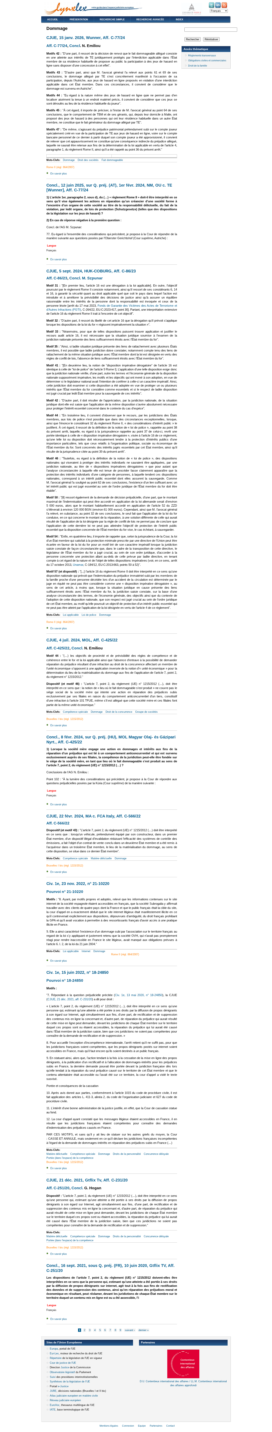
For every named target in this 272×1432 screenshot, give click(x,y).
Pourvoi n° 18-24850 (64, 980)
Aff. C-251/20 (57, 1188)
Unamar (78, 564)
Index (179, 19)
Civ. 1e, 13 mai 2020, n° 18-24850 (138, 995)
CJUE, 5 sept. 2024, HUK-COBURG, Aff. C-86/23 (91, 271)
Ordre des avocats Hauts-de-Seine (159, 1392)
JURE (53, 1390)
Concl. (77, 648)
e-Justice (63, 1386)
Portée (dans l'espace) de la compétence (69, 1157)
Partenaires (156, 1425)
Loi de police (89, 614)
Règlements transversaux (202, 55)
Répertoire (56, 1358)
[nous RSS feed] (224, 7)
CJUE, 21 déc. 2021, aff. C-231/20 (69, 999)
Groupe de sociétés (146, 711)
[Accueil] (93, 14)
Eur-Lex (54, 1353)
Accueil (52, 19)
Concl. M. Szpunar (86, 278)
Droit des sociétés (88, 160)
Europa (54, 1348)
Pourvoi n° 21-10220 (64, 892)
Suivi (53, 1376)
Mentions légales (109, 1425)
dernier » (144, 1330)
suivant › (130, 1330)
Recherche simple (112, 19)
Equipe (142, 1425)
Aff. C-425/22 (57, 648)
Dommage (69, 160)
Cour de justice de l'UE (63, 1362)
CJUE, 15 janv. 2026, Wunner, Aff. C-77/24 (85, 37)
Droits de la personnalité (127, 1153)
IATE (53, 1409)
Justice (65, 1367)
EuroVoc (55, 1405)
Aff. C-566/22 (57, 823)
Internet (86, 951)
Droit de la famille (197, 65)
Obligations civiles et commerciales (207, 60)
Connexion (128, 1425)
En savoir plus (58, 173)
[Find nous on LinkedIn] (218, 7)
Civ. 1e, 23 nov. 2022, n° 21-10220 (77, 883)
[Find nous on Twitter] (212, 7)
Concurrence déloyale (156, 1153)
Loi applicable (71, 614)
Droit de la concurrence (119, 711)
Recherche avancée (150, 19)
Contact (170, 1425)
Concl (74, 46)
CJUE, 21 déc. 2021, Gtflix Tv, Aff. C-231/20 (87, 1180)
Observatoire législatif (62, 1372)
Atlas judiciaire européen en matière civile (74, 1395)
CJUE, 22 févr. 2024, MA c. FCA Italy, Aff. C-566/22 (93, 816)
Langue (51, 245)
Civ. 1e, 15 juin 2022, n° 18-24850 (77, 972)
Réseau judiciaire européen (65, 1400)
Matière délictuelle (101, 858)
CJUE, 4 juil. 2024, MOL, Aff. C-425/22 (81, 640)
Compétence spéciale (75, 711)
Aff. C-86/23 (56, 278)
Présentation (79, 19)
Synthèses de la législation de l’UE (70, 1381)
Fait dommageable (112, 160)
